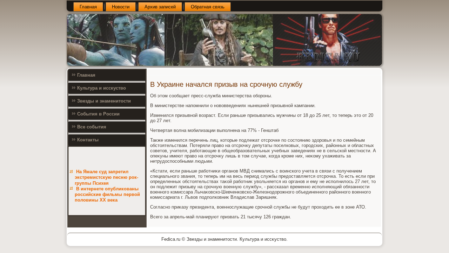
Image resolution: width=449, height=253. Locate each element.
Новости (120, 6)
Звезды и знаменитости (104, 101)
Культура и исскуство (101, 88)
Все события (91, 126)
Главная (88, 6)
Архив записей (160, 6)
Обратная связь (207, 6)
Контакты (88, 139)
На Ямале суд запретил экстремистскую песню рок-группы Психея (106, 177)
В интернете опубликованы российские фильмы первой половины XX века (107, 194)
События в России (98, 114)
